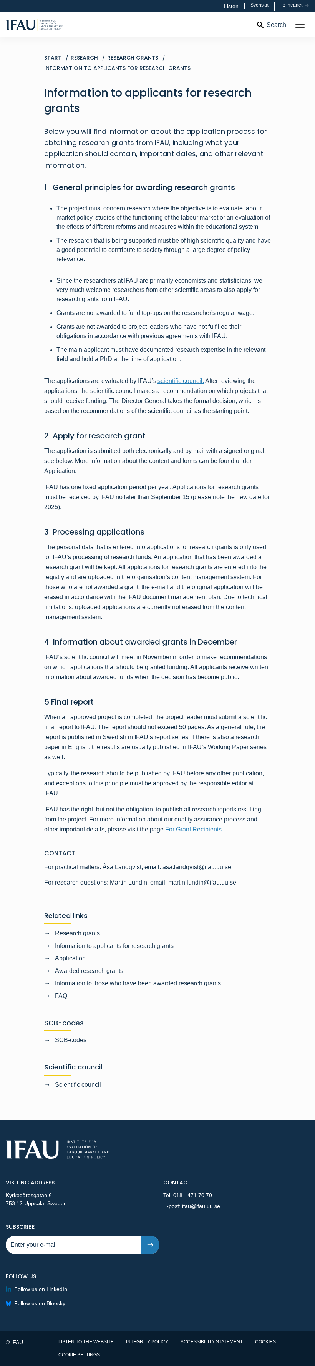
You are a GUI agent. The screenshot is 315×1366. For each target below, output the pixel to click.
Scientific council (78, 1084)
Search (276, 25)
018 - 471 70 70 (192, 1195)
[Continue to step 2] (150, 1245)
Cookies (265, 1341)
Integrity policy (147, 1341)
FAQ (61, 996)
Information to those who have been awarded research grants (138, 983)
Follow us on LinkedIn (40, 1289)
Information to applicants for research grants (114, 946)
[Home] (58, 25)
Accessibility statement (212, 1341)
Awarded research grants (89, 971)
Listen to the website (86, 1341)
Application (70, 958)
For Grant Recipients (193, 829)
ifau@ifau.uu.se (201, 1206)
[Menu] (300, 25)
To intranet (291, 5)
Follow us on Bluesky (39, 1303)
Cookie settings (79, 1355)
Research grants (77, 933)
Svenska (259, 5)
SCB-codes (70, 1040)
